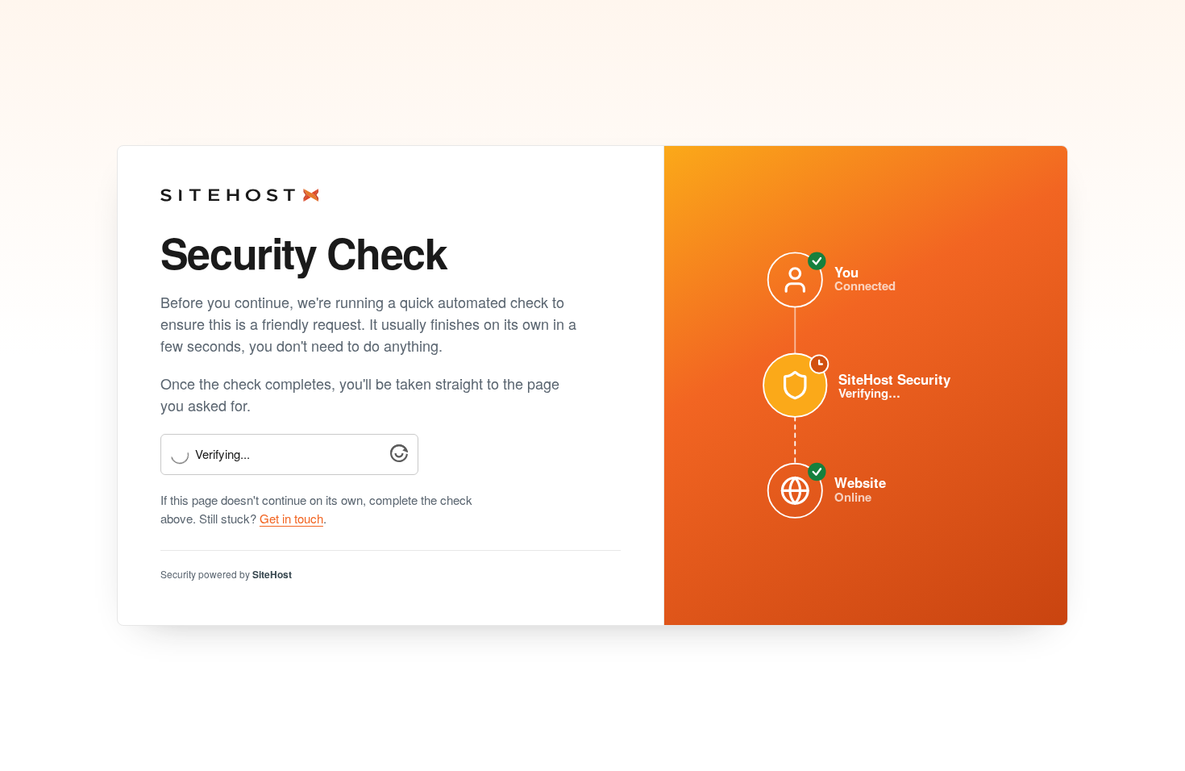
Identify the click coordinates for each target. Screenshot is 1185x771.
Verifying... (222, 454)
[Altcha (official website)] (399, 456)
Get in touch (291, 518)
